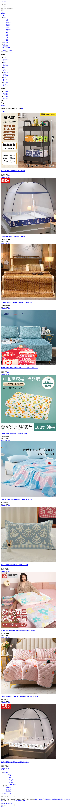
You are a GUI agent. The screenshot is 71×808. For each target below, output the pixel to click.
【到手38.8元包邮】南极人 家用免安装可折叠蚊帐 (13, 236)
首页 (4, 15)
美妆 (7, 36)
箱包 (7, 34)
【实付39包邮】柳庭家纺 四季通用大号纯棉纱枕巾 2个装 (14, 565)
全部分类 (5, 57)
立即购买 (7, 177)
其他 (4, 84)
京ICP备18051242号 (20, 800)
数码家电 (8, 27)
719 (9, 175)
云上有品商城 (6, 47)
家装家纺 (8, 22)
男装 (7, 32)
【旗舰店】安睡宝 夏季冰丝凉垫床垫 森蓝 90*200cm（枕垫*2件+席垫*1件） (19, 368)
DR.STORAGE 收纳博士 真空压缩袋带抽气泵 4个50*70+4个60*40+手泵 (18, 630)
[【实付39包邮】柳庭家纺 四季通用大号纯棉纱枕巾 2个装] (28, 562)
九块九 (5, 44)
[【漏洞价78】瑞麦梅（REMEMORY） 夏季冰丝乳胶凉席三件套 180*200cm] (28, 693)
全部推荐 (8, 774)
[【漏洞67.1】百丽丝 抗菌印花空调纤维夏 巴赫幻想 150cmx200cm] (28, 496)
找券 (22, 108)
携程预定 (5, 46)
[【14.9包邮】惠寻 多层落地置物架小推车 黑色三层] (28, 168)
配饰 (7, 39)
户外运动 (8, 25)
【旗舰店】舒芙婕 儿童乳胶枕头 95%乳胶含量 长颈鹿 (14, 433)
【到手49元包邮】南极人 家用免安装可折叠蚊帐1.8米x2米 (15, 762)
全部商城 (5, 91)
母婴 (7, 30)
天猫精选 (5, 93)
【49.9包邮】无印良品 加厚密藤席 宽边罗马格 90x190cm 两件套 (16, 302)
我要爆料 (3, 105)
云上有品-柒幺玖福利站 (6, 50)
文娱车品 (8, 29)
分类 (4, 17)
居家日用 (8, 24)
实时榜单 (5, 42)
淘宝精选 (5, 94)
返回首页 (3, 111)
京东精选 (5, 96)
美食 (7, 37)
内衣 (7, 19)
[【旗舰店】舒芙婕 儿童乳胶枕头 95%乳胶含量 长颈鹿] (28, 430)
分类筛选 (5, 772)
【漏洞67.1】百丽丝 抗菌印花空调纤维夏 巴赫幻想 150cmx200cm (16, 499)
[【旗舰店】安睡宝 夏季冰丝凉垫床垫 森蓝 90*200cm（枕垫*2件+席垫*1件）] (28, 365)
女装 (7, 20)
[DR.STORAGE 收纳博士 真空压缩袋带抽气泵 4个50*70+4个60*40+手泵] (28, 627)
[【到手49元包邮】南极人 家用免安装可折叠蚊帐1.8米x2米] (28, 759)
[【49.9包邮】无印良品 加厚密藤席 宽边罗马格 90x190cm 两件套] (28, 299)
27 (3, 769)
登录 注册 (3, 1)
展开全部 (5, 85)
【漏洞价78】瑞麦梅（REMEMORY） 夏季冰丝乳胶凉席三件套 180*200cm (19, 696)
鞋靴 (7, 41)
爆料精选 (5, 82)
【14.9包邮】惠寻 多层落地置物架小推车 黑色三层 (13, 171)
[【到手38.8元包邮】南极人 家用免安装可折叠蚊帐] (28, 233)
